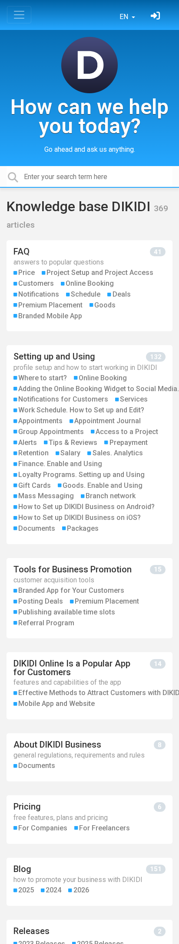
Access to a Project (127, 432)
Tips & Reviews (73, 442)
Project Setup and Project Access (99, 272)
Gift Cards (34, 485)
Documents (36, 528)
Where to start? (42, 378)
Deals (122, 294)
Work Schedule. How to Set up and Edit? (81, 410)
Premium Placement (50, 305)
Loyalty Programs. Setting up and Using (81, 474)
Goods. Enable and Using (103, 485)
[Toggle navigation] (19, 14)
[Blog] (89, 882)
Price (26, 272)
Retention (33, 453)
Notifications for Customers (63, 399)
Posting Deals (40, 601)
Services (134, 399)
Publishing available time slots (66, 612)
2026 (81, 890)
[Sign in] (156, 17)
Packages (83, 528)
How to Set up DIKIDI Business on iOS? (79, 517)
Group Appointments (51, 432)
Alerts (27, 442)
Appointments (40, 421)
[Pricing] (89, 819)
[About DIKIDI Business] (89, 757)
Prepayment (128, 442)
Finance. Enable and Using (60, 464)
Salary (70, 453)
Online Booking (90, 283)
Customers (36, 283)
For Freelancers (104, 828)
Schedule (85, 294)
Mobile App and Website (56, 703)
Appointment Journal (107, 421)
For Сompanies (42, 828)
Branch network (111, 496)
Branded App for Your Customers (71, 590)
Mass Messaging (46, 496)
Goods (105, 305)
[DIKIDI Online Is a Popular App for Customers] (89, 685)
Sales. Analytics (118, 453)
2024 (53, 890)
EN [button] (124, 17)
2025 (26, 890)
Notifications (38, 294)
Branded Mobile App (50, 316)
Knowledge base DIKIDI (80, 206)
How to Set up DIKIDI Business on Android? (86, 507)
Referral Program (46, 623)
